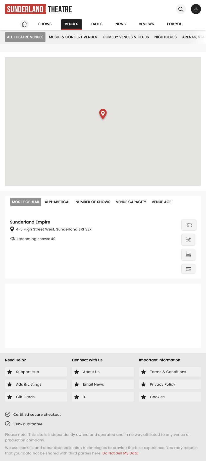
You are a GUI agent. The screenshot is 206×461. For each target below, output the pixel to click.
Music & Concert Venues (73, 36)
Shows (45, 23)
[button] (103, 115)
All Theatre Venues (25, 36)
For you (175, 23)
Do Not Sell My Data (120, 453)
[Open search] (181, 9)
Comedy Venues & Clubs (126, 36)
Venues (71, 23)
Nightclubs (165, 36)
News (121, 23)
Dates (96, 23)
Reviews (146, 23)
